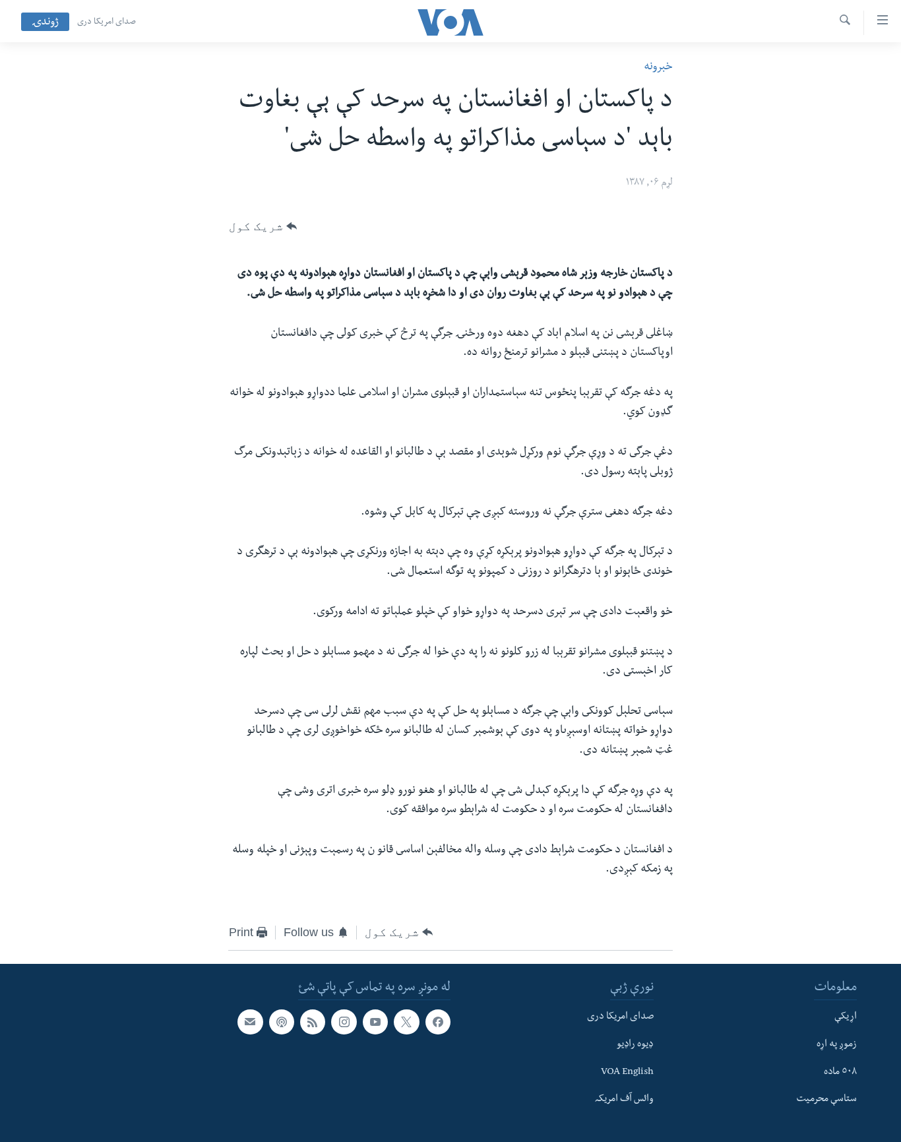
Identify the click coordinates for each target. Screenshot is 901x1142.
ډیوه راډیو (635, 1045)
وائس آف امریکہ (624, 1100)
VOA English (627, 1073)
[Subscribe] (250, 1021)
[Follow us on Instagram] (343, 1021)
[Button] (263, 226)
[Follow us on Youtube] (375, 1021)
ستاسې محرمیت (826, 1100)
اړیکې (845, 1017)
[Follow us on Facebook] (437, 1021)
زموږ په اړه (837, 1045)
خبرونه (658, 68)
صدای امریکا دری (106, 22)
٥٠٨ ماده (840, 1073)
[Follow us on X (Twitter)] (406, 1021)
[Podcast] (281, 1021)
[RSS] (312, 1021)
